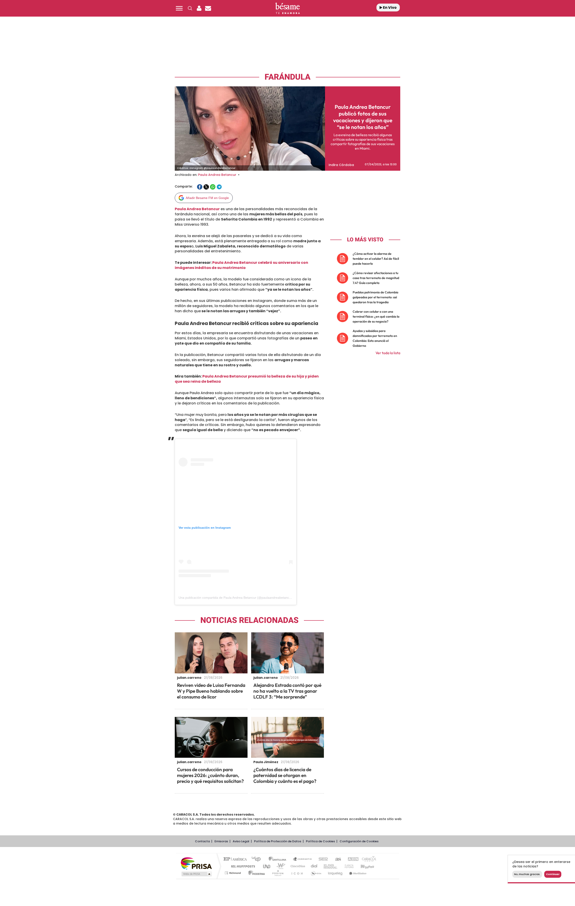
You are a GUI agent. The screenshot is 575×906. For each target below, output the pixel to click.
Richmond (233, 873)
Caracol (367, 859)
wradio (280, 866)
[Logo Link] (287, 8)
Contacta (202, 841)
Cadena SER (322, 859)
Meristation (357, 873)
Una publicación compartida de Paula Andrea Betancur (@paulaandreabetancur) (236, 597)
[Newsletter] (207, 8)
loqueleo (335, 873)
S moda (315, 873)
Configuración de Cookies (359, 841)
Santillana (279, 859)
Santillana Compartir (302, 859)
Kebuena (363, 866)
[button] (179, 8)
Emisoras (221, 841)
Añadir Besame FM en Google (207, 198)
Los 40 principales (257, 859)
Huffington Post (242, 866)
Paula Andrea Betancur (217, 174)
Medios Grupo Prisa (196, 874)
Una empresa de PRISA (196, 863)
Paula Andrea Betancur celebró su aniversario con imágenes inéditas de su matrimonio (241, 265)
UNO (267, 866)
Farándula (287, 77)
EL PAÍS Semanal (330, 866)
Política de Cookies (320, 841)
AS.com (336, 859)
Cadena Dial (314, 866)
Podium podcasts (278, 873)
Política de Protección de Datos (277, 841)
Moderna (255, 873)
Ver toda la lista (388, 353)
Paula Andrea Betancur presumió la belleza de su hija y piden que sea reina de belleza (247, 379)
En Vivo (389, 7)
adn (351, 859)
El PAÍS (236, 859)
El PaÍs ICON (297, 873)
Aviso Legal (241, 841)
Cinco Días (297, 866)
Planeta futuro (347, 866)
